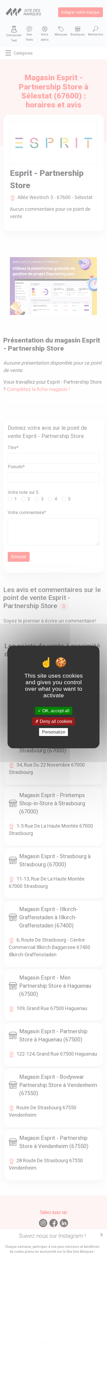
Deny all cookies (55, 721)
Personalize (53, 732)
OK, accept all (55, 710)
